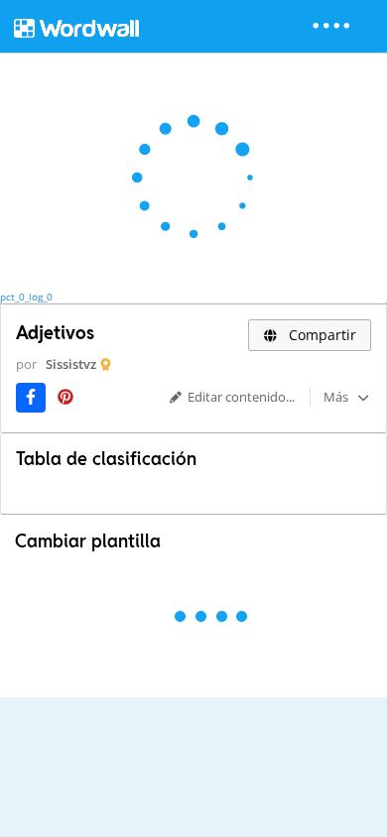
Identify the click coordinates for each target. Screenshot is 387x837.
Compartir (320, 334)
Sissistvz (71, 364)
